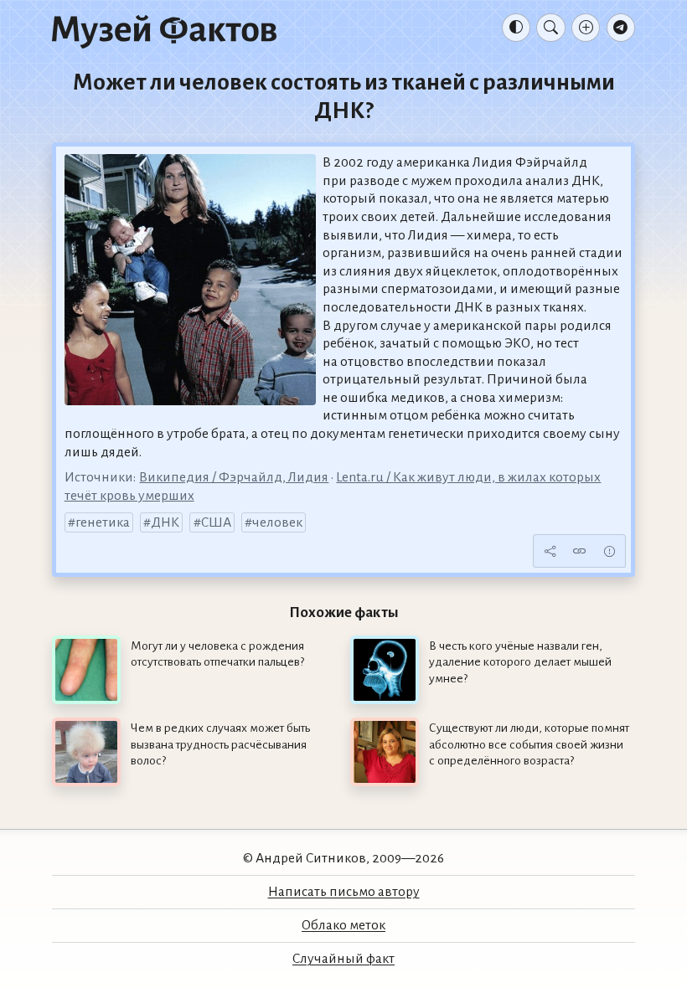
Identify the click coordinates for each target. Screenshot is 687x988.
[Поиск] (550, 27)
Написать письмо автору (344, 891)
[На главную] (164, 31)
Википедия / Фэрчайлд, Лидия (233, 477)
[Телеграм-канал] (621, 27)
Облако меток (343, 925)
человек (277, 522)
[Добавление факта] (585, 27)
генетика (102, 522)
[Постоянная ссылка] (579, 551)
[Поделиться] (549, 551)
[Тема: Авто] (516, 27)
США (216, 522)
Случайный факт (343, 958)
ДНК (165, 522)
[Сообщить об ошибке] (609, 551)
